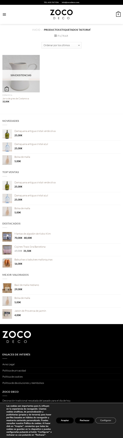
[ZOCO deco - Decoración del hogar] (61, 14)
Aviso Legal (8, 364)
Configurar (105, 420)
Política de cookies (12, 376)
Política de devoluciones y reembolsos (23, 382)
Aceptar (65, 420)
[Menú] (4, 14)
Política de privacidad (14, 370)
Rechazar (84, 420)
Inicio (36, 29)
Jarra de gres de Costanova (15, 98)
